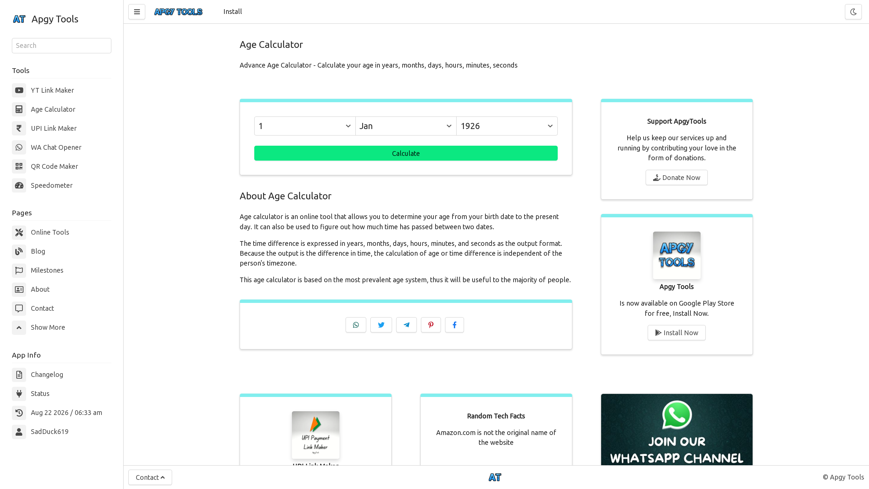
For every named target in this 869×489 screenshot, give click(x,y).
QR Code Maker (54, 166)
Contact (42, 308)
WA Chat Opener (56, 147)
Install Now (680, 333)
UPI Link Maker (54, 128)
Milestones (47, 270)
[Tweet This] (381, 324)
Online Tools (50, 232)
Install (232, 11)
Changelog (47, 374)
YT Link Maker (52, 90)
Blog (38, 251)
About (40, 289)
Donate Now (680, 177)
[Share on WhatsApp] (356, 324)
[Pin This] (431, 324)
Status (40, 393)
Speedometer (52, 185)
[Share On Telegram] (406, 324)
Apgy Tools (55, 19)
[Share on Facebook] (454, 324)
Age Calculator (53, 109)
